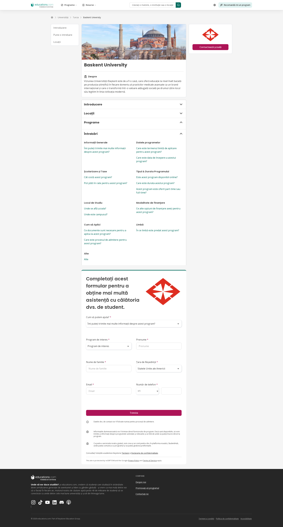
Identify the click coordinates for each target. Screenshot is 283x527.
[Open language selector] (214, 5)
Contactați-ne (142, 494)
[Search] (178, 5)
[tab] (65, 27)
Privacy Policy (133, 460)
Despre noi (141, 482)
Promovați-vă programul (147, 488)
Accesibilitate (246, 518)
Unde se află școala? (95, 208)
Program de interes (98, 339)
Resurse (90, 5)
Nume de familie (96, 362)
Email (90, 384)
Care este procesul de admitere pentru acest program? (105, 241)
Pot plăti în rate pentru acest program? (105, 183)
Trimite (134, 412)
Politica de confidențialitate (227, 518)
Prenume (142, 339)
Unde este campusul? (95, 214)
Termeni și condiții (206, 518)
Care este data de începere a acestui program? (156, 159)
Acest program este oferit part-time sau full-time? (158, 190)
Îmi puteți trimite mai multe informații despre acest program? (105, 150)
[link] (92, 17)
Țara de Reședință (147, 362)
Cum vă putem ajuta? (98, 317)
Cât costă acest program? (98, 177)
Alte (86, 259)
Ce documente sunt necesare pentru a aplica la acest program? (105, 232)
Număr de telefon (147, 384)
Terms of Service (150, 460)
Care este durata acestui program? (155, 183)
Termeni (125, 453)
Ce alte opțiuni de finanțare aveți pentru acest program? (158, 210)
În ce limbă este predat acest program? (157, 230)
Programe (69, 5)
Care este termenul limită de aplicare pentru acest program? (156, 150)
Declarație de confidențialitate (144, 453)
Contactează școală (210, 47)
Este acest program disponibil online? (157, 177)
